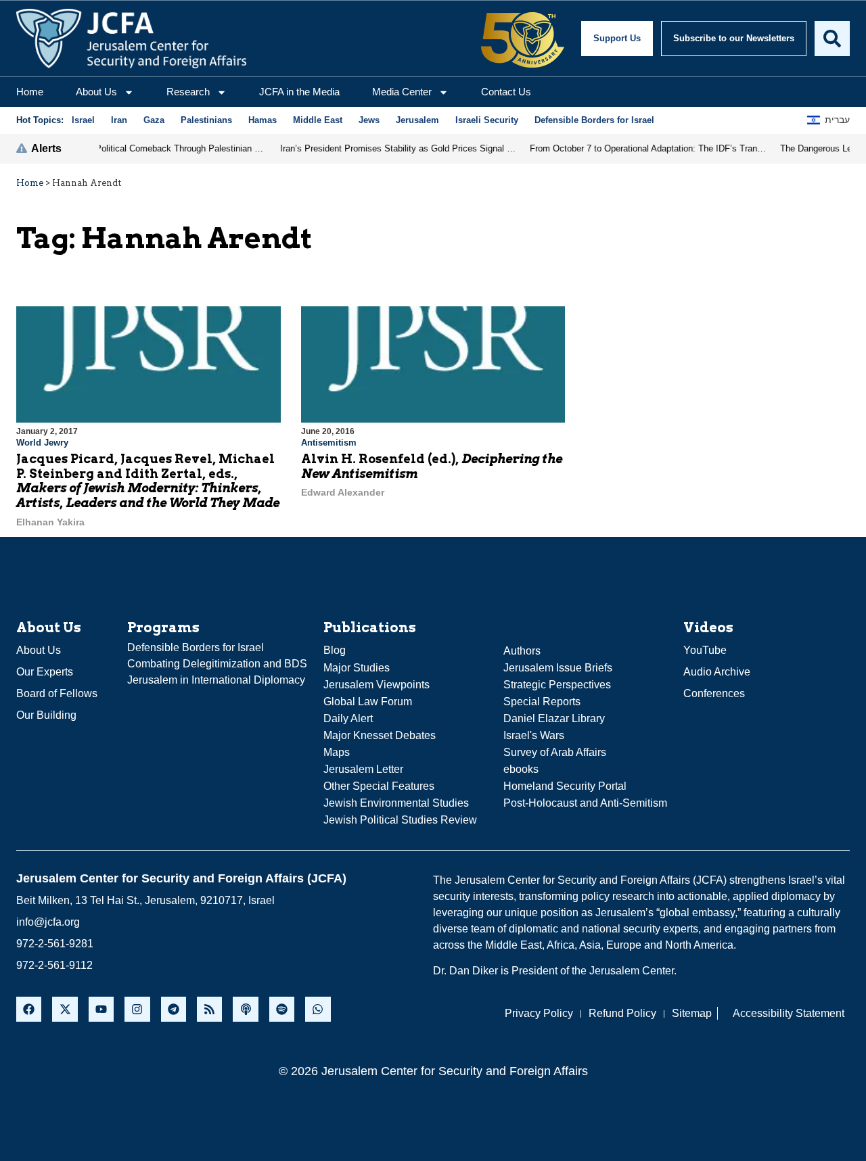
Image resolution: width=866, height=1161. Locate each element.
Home (29, 91)
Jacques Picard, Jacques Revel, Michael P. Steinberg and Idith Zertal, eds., (147, 481)
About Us (96, 91)
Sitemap (692, 1013)
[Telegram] (173, 1009)
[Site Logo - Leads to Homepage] (131, 38)
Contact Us (506, 91)
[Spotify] (281, 1009)
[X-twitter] (64, 1009)
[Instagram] (137, 1009)
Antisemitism (329, 442)
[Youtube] (101, 1009)
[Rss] (209, 1009)
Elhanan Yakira (50, 522)
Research (188, 91)
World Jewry (42, 442)
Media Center (402, 91)
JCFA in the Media (299, 91)
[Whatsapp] (317, 1009)
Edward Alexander (342, 492)
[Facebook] (28, 1009)
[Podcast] (245, 1009)
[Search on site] (832, 38)
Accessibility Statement (788, 1013)
